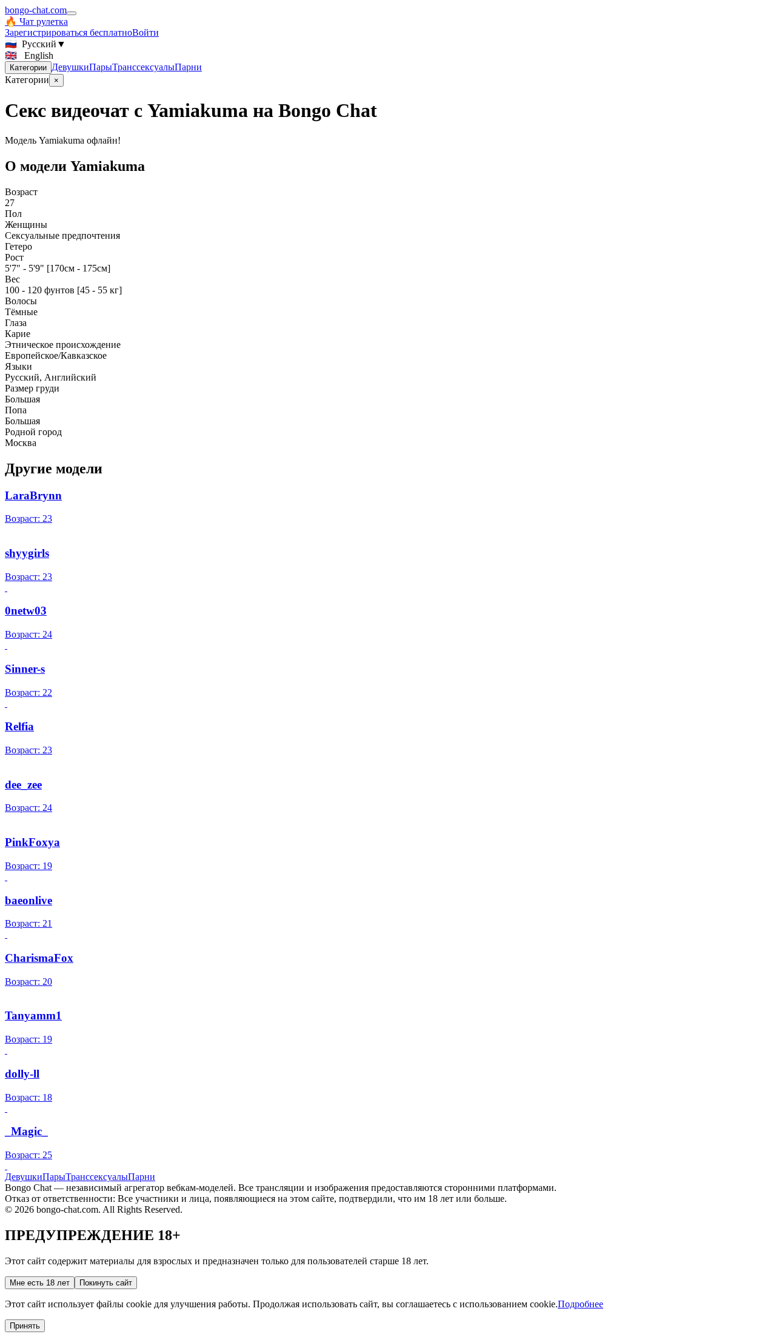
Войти (145, 32)
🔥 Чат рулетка (36, 21)
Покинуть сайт (105, 1282)
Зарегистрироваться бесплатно (68, 32)
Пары (100, 67)
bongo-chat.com (36, 10)
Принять (25, 1325)
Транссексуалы (143, 67)
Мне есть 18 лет (40, 1282)
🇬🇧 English (29, 55)
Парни (188, 67)
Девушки (70, 67)
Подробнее (580, 1304)
